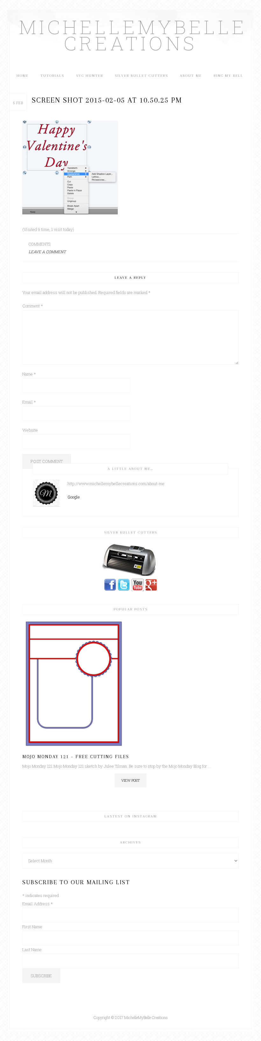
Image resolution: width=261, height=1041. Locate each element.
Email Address (37, 904)
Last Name (32, 949)
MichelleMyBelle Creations (130, 34)
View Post (130, 780)
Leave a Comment (47, 251)
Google (73, 497)
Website (30, 430)
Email (29, 402)
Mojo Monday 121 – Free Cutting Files (75, 756)
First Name (32, 927)
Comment (32, 306)
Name (29, 374)
